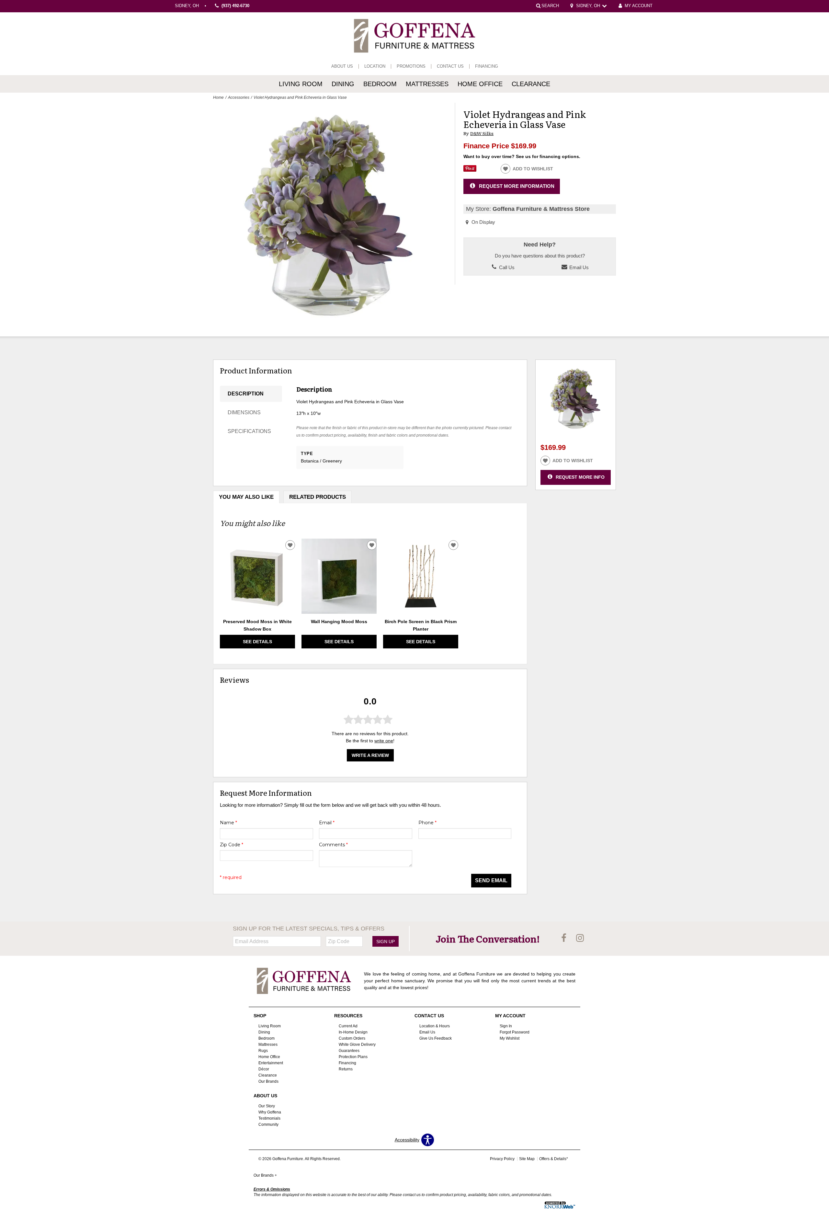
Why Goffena (269, 1112)
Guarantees (349, 1050)
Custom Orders (352, 1038)
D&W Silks (482, 133)
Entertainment (270, 1063)
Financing (486, 66)
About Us (342, 66)
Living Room (301, 83)
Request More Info (580, 477)
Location (374, 66)
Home (218, 97)
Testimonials (269, 1118)
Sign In (506, 1026)
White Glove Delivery (357, 1044)
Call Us (506, 267)
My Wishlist (509, 1038)
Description (246, 393)
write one (383, 740)
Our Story (266, 1106)
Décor (263, 1069)
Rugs (263, 1050)
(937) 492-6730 (235, 6)
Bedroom (380, 83)
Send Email (491, 880)
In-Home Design (353, 1032)
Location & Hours (434, 1026)
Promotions (411, 66)
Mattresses (427, 83)
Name (228, 823)
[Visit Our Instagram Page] (580, 938)
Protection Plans (353, 1057)
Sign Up (385, 941)
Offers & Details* (553, 1159)
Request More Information (516, 186)
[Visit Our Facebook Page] (564, 938)
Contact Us (450, 66)
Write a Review (370, 755)
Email (327, 823)
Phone (427, 823)
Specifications (249, 431)
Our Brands (268, 1081)
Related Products (317, 497)
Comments (333, 845)
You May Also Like (246, 497)
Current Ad (348, 1026)
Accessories (238, 97)
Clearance (531, 83)
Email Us (578, 267)
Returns (346, 1069)
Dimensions (244, 412)
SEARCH (550, 6)
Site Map (527, 1159)
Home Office (480, 83)
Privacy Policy (502, 1159)
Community (268, 1124)
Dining (343, 83)
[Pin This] (469, 170)
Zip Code (231, 845)
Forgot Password (514, 1032)
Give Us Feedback (435, 1038)
